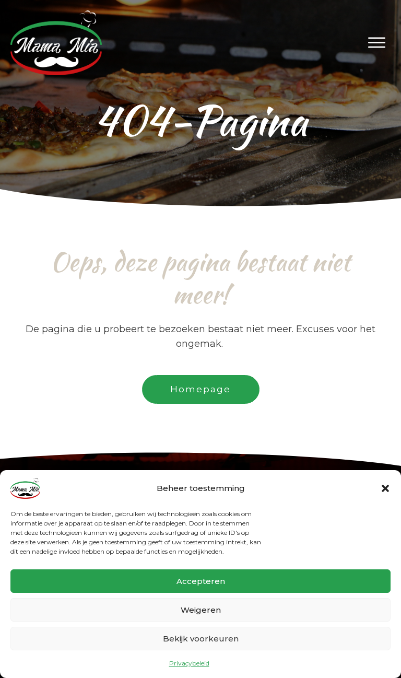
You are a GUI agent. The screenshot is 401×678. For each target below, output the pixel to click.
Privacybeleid (189, 663)
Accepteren (200, 581)
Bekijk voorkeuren (201, 639)
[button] (385, 488)
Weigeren (201, 610)
